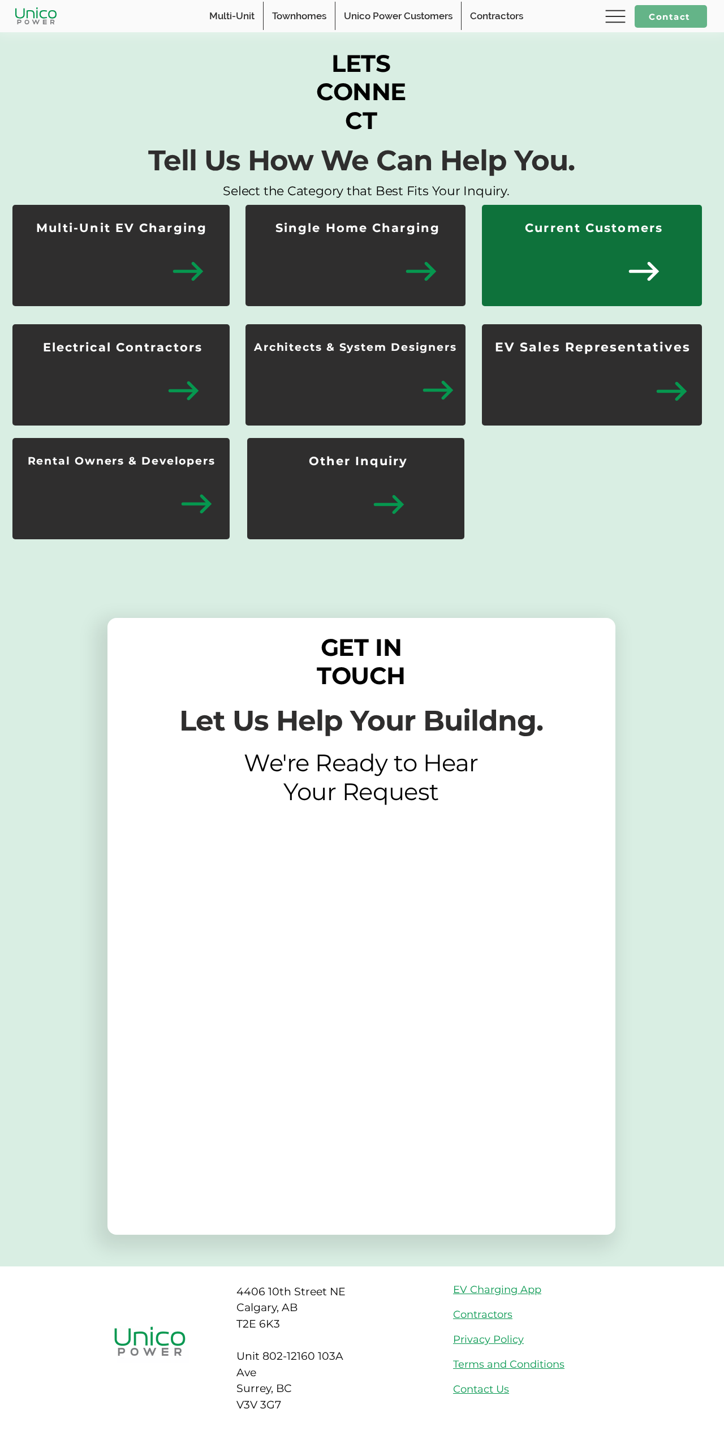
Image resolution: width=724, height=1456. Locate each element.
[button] (614, 16)
